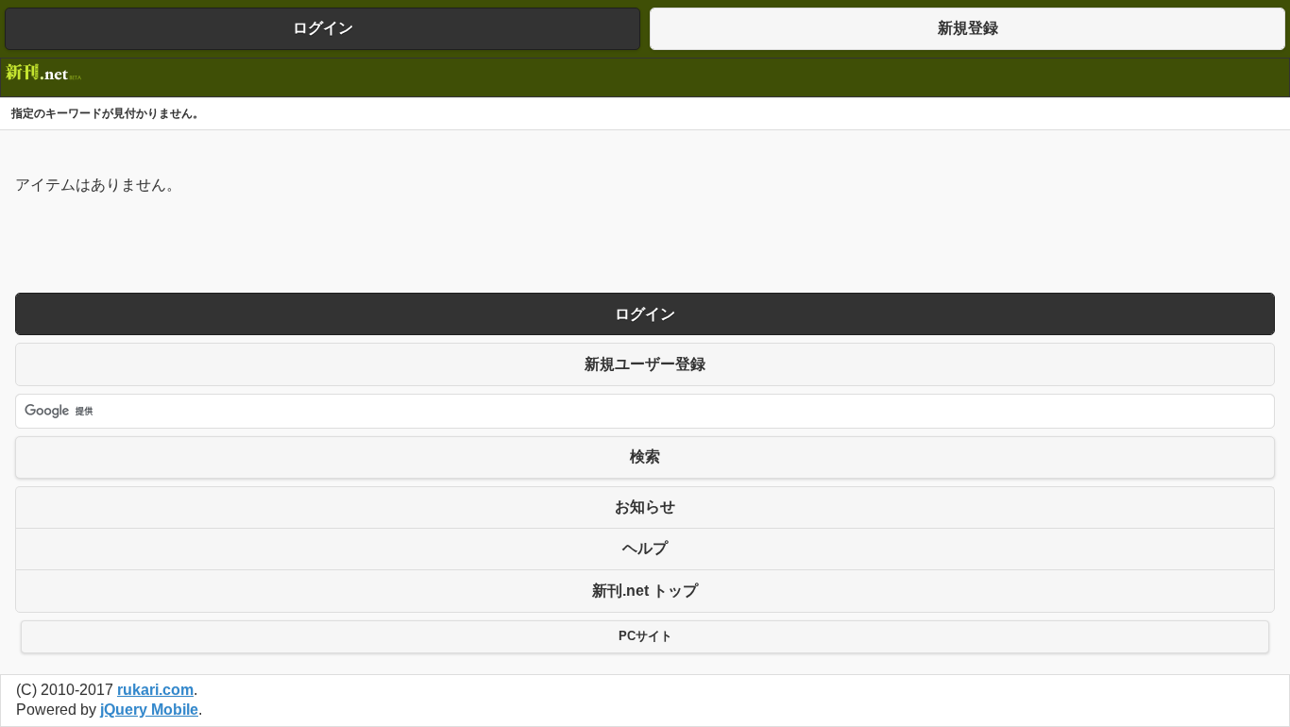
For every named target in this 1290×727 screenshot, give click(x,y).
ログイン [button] (323, 28)
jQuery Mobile (149, 710)
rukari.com (155, 690)
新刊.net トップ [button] (645, 591)
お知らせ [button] (645, 507)
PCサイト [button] (645, 636)
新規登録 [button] (968, 28)
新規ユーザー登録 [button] (645, 364)
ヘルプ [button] (645, 548)
